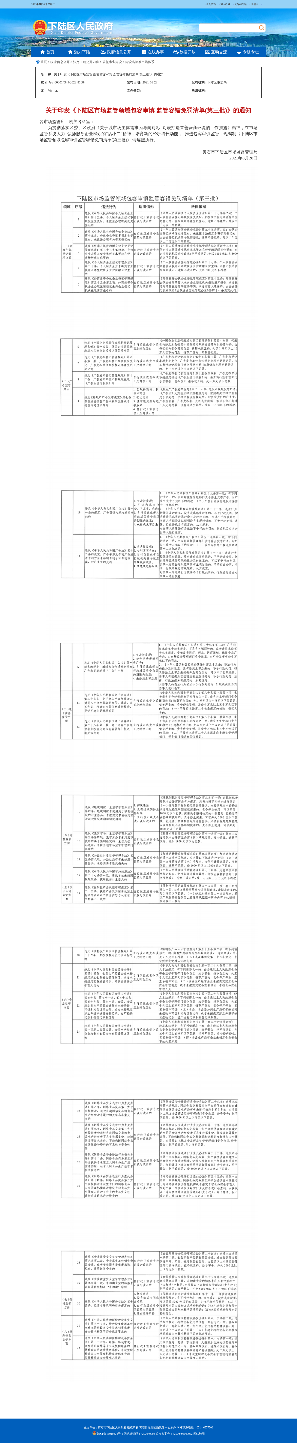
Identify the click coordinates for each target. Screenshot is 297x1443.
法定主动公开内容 (86, 62)
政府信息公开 (60, 62)
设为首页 (211, 4)
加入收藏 (225, 4)
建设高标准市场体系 (139, 62)
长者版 (254, 4)
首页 (43, 62)
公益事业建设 (112, 62)
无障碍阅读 (241, 4)
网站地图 (199, 1433)
